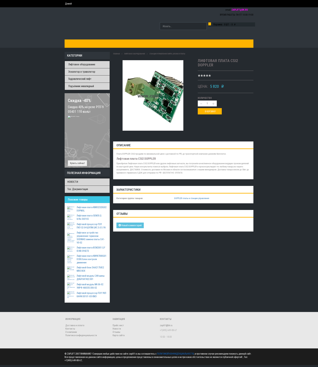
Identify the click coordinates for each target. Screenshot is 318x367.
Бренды (88, 43)
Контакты (134, 43)
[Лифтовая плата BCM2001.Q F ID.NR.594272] (71, 249)
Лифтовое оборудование (81, 64)
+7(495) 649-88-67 (242, 3)
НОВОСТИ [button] (173, 43)
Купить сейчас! (77, 163)
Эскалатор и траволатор (81, 71)
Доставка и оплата (110, 43)
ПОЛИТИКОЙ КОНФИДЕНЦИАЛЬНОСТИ (175, 353)
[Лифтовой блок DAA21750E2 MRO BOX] (71, 269)
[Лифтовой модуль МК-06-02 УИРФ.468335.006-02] (71, 285)
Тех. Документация (77, 189)
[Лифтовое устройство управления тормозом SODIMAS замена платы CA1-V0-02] (71, 237)
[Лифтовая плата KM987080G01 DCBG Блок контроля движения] (71, 259)
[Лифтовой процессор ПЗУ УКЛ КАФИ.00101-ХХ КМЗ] (71, 294)
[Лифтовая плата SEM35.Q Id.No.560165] (71, 217)
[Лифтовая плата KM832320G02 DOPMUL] (71, 208)
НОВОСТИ (72, 181)
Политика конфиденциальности (81, 335)
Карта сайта (119, 335)
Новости (117, 328)
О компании (154, 43)
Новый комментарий (131, 225)
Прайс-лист (118, 325)
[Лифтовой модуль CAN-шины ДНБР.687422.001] (71, 277)
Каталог (72, 43)
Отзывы (116, 332)
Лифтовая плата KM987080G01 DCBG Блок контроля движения (91, 259)
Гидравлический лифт (79, 78)
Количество (205, 98)
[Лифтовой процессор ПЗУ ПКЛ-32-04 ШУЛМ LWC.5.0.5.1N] (71, 225)
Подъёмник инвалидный (81, 86)
